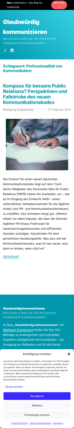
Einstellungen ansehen (37, 414)
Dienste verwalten (14, 386)
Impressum (58, 423)
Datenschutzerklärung (40, 423)
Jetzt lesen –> (59, 4)
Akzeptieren (37, 396)
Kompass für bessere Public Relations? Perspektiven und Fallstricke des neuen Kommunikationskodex (35, 94)
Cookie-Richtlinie (19, 423)
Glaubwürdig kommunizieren (24, 308)
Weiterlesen (11, 256)
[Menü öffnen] (5, 50)
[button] (69, 354)
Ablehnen (37, 405)
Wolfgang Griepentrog (18, 330)
